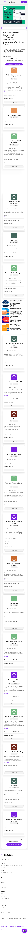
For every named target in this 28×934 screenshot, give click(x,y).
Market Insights (4, 909)
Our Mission (4, 880)
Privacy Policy (4, 926)
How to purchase (5, 901)
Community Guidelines (17, 923)
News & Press (4, 884)
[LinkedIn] (8, 859)
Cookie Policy (12, 926)
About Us (3, 882)
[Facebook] (2, 859)
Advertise (3, 893)
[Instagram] (5, 859)
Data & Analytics (5, 898)
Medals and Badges (5, 912)
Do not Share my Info (6, 929)
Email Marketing (4, 896)
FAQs (2, 907)
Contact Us (3, 887)
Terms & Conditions (5, 923)
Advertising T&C (21, 926)
